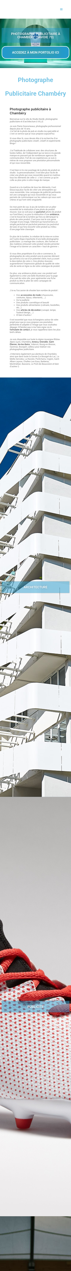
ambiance (54, 214)
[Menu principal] (61, 9)
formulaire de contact (20, 329)
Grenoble (43, 342)
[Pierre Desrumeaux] (13, 9)
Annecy (35, 342)
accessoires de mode (31, 295)
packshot (40, 212)
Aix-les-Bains (24, 344)
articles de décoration (31, 310)
